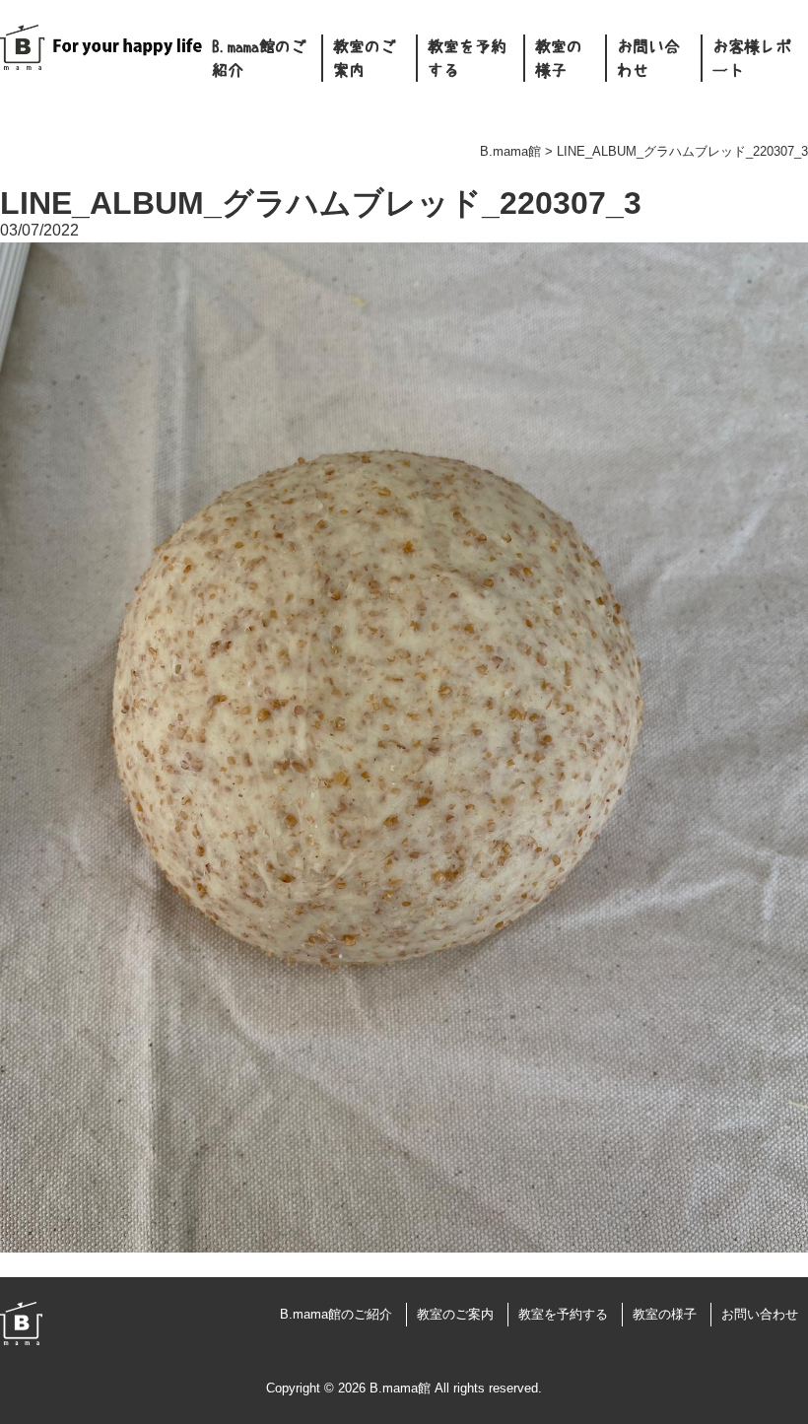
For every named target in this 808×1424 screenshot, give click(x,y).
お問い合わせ (648, 58)
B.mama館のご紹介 (259, 58)
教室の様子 (558, 58)
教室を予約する (467, 58)
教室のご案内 (364, 58)
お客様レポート (751, 58)
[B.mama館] (101, 59)
